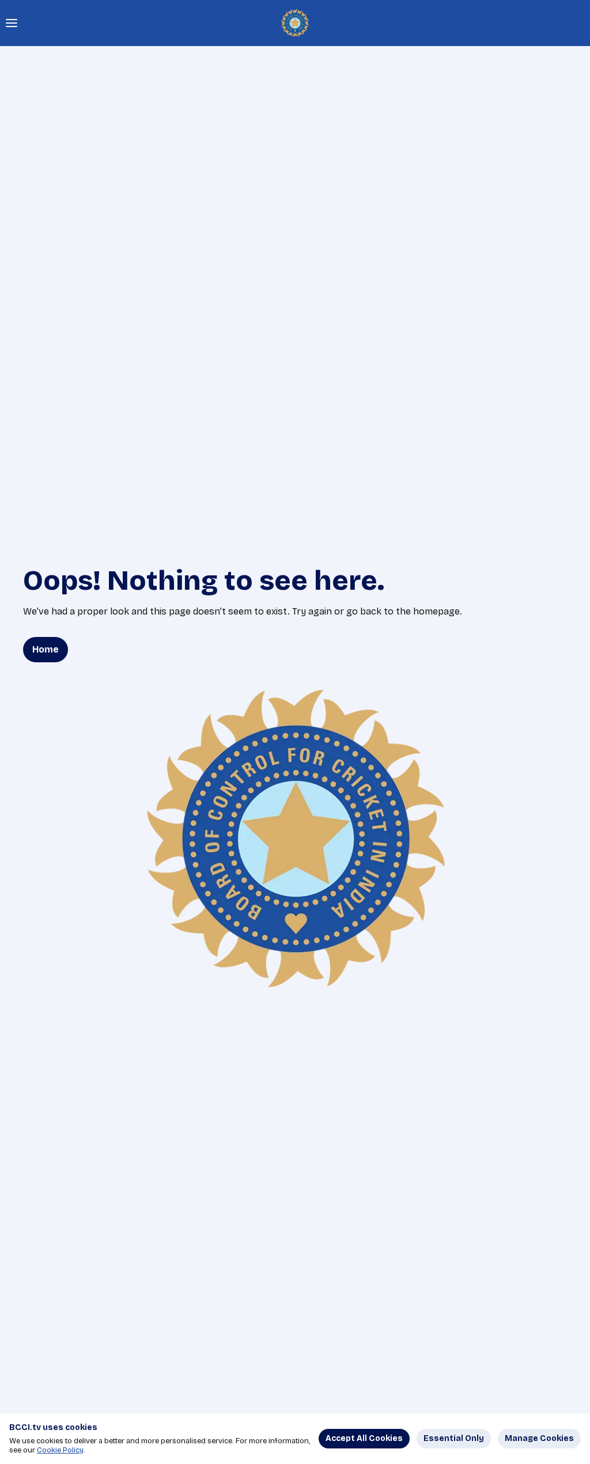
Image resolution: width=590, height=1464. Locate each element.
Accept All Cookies (364, 1438)
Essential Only (453, 1438)
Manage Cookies (539, 1438)
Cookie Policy (60, 1450)
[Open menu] (11, 23)
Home (45, 649)
